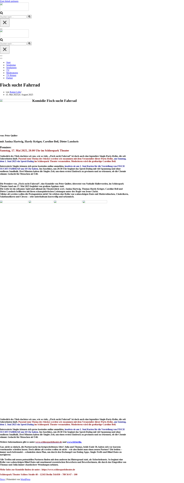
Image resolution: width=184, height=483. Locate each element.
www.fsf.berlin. (74, 442)
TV (7, 70)
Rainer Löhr (15, 92)
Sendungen (11, 67)
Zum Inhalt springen (9, 1)
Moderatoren (12, 73)
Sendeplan (11, 65)
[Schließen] (4, 22)
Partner (9, 78)
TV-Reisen (11, 75)
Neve (2, 479)
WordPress (25, 479)
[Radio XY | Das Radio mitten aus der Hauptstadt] (14, 10)
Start (8, 62)
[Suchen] (1, 13)
